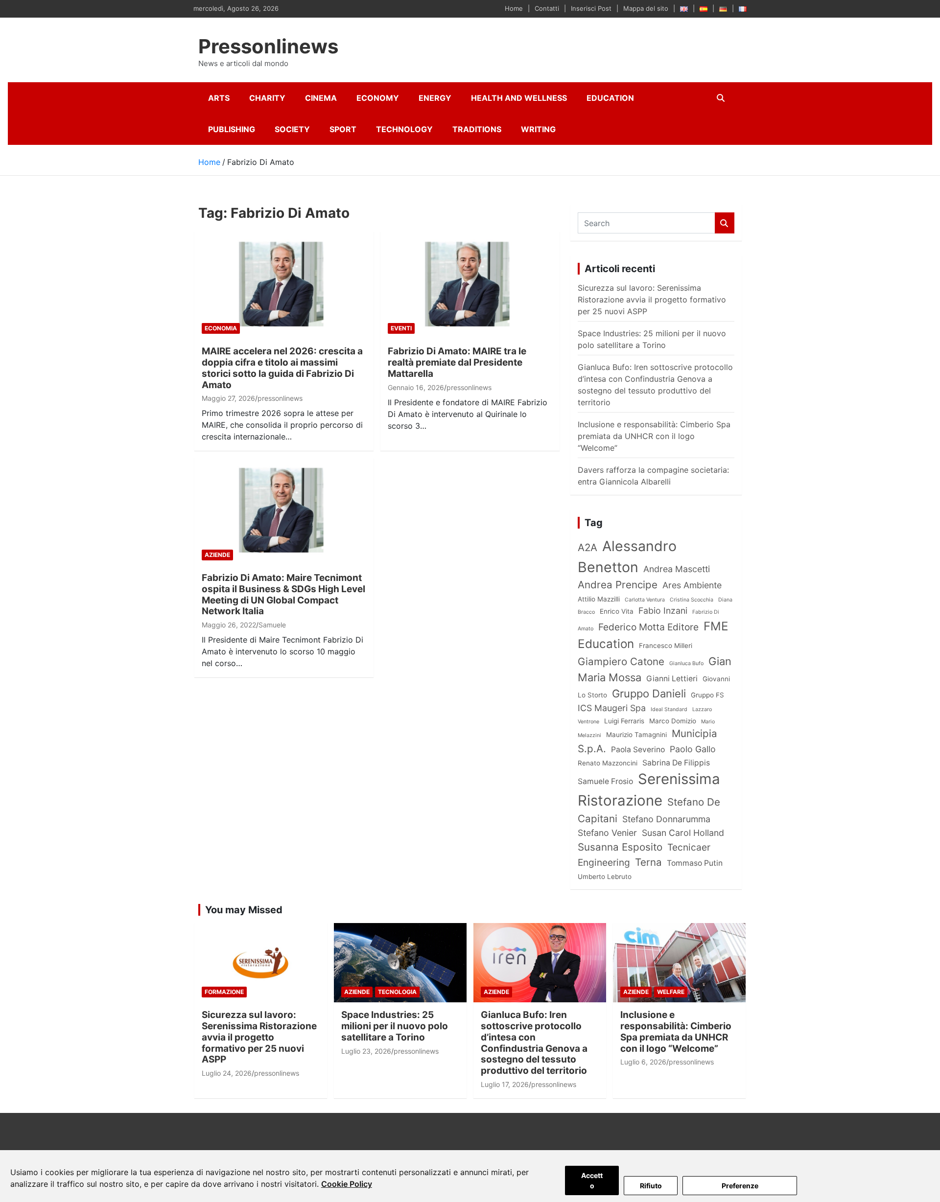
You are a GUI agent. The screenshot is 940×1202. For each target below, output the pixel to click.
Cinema (321, 98)
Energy (435, 98)
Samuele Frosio (605, 781)
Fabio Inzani (662, 610)
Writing (538, 129)
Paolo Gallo (693, 749)
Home (514, 8)
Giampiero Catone (621, 661)
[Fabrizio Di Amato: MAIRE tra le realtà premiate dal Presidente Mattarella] (470, 285)
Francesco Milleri (665, 645)
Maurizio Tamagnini (636, 735)
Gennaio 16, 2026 (416, 387)
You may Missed (243, 910)
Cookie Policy (346, 1184)
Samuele (272, 625)
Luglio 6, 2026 (643, 1062)
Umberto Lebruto (605, 876)
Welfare (670, 991)
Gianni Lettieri (672, 678)
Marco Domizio (672, 721)
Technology (404, 129)
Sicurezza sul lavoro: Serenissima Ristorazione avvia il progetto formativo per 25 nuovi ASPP (652, 299)
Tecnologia (397, 991)
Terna (648, 862)
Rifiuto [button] (651, 1185)
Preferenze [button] (740, 1185)
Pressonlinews (268, 46)
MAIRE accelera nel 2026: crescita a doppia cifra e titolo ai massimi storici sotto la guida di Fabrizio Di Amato (282, 368)
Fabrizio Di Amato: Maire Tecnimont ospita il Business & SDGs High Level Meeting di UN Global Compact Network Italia (283, 594)
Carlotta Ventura (645, 600)
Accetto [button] (592, 1180)
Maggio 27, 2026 (228, 398)
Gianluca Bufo (686, 663)
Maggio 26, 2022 (229, 625)
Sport (342, 129)
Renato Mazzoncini (607, 763)
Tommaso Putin (695, 863)
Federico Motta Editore (648, 627)
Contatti (547, 8)
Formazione (224, 991)
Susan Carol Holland (683, 833)
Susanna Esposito (620, 847)
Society (292, 129)
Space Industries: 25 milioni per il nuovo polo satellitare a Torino (394, 1026)
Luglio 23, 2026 (366, 1051)
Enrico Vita (617, 611)
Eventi (401, 328)
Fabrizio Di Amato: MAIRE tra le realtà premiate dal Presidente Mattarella (457, 362)
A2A (587, 547)
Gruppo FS (707, 695)
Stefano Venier (607, 833)
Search (724, 222)
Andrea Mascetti (676, 569)
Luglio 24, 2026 (227, 1073)
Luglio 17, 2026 (505, 1084)
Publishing (231, 129)
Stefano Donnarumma (666, 819)
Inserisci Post (591, 8)
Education (610, 98)
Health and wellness (519, 98)
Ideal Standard (669, 709)
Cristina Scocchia (691, 600)
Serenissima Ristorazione (649, 789)
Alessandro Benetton (627, 556)
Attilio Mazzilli (599, 599)
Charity (267, 98)
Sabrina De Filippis (676, 762)
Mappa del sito (645, 8)
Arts (219, 98)
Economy (377, 98)
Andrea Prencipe (618, 584)
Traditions (476, 129)
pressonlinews (280, 398)
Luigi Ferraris (624, 721)
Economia (221, 328)
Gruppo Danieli (649, 693)
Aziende (217, 554)
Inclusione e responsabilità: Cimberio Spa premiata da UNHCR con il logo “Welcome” (654, 436)
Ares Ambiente (692, 585)
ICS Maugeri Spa (612, 708)
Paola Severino (638, 749)
